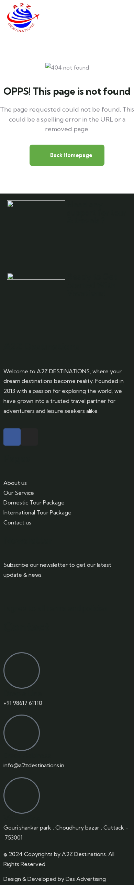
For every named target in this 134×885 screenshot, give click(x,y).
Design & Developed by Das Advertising (54, 878)
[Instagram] (29, 437)
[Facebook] (12, 437)
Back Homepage (70, 155)
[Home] (22, 17)
